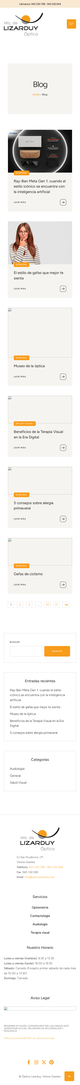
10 (47, 605)
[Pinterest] (51, 1062)
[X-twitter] (44, 1062)
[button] (69, 1076)
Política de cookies (34, 1038)
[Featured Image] (40, 151)
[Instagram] (36, 1062)
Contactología (40, 916)
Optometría (40, 907)
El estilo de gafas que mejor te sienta (35, 707)
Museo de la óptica (29, 366)
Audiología (17, 769)
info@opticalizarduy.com (40, 877)
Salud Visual (18, 782)
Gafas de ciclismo (28, 574)
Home (36, 94)
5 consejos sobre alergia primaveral (33, 733)
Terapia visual (40, 932)
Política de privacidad (14, 1038)
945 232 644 (55, 867)
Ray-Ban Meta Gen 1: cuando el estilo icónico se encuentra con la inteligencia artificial (40, 186)
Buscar (15, 642)
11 (56, 605)
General (15, 776)
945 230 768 (37, 867)
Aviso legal (49, 1038)
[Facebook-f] (28, 1062)
